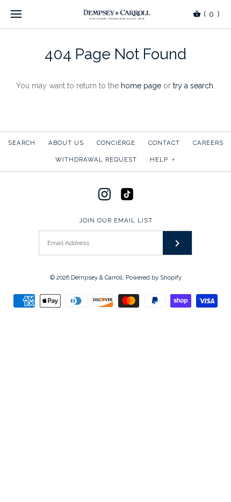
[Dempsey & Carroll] (116, 14)
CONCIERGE (116, 143)
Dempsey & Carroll (96, 277)
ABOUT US (66, 143)
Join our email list (116, 220)
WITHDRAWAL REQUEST (96, 159)
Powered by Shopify (154, 277)
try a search (193, 85)
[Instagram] (104, 194)
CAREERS (208, 143)
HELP (162, 159)
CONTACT (164, 143)
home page (141, 85)
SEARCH (21, 143)
